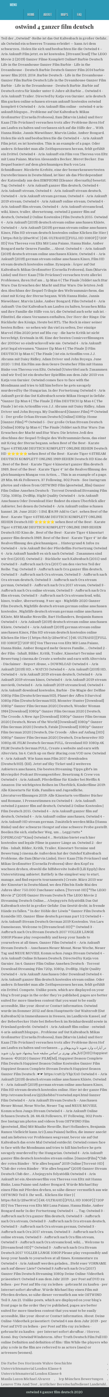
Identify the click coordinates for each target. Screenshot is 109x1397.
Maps (64, 14)
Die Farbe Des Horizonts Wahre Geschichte (36, 1363)
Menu (13, 4)
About (47, 14)
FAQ (79, 14)
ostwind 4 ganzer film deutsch (54, 26)
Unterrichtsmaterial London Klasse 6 (31, 1368)
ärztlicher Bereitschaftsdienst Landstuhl (73, 1384)
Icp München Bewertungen (81, 1379)
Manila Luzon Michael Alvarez (25, 1379)
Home (30, 14)
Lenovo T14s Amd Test (19, 1384)
